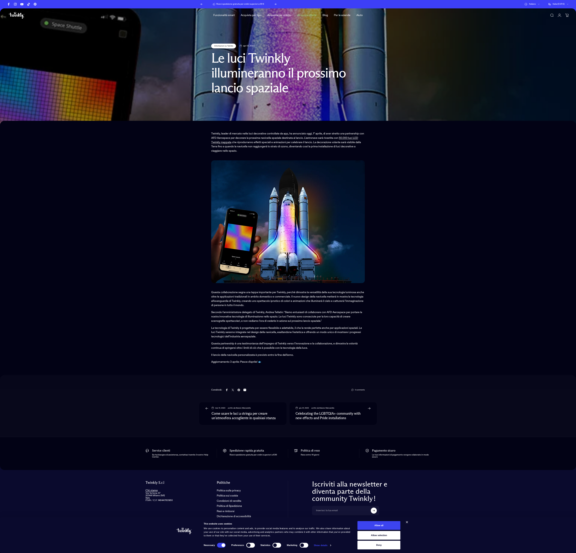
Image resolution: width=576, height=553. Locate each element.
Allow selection (379, 535)
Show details (320, 545)
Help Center (266, 4)
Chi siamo (152, 490)
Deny (379, 545)
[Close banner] (407, 522)
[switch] (250, 545)
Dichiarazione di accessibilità (234, 516)
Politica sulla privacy (229, 490)
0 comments (360, 390)
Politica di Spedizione (229, 506)
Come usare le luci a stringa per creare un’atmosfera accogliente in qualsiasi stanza (244, 416)
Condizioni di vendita (229, 501)
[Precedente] (201, 4)
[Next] (275, 4)
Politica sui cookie (227, 495)
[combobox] (532, 4)
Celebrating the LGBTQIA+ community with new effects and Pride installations (328, 416)
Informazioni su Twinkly (223, 46)
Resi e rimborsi (225, 511)
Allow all (378, 525)
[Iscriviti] (374, 511)
